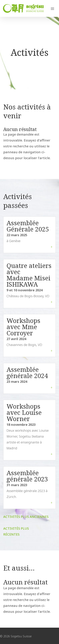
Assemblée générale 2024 (27, 372)
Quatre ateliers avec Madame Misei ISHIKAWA (29, 274)
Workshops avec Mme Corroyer (23, 326)
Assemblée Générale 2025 (28, 226)
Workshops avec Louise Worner (24, 412)
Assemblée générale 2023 (27, 475)
